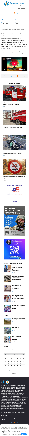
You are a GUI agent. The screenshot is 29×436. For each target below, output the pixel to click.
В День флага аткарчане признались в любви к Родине (18, 307)
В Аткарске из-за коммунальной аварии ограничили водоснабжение (18, 287)
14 (17, 361)
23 (23, 363)
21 (17, 363)
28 (17, 365)
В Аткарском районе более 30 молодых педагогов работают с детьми (18, 298)
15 (20, 361)
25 (8, 365)
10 (5, 361)
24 (5, 365)
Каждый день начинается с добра (17, 328)
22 (20, 363)
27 (14, 365)
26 (11, 365)
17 (5, 363)
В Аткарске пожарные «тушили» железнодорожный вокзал (12, 128)
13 (14, 361)
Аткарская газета (17, 3)
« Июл (14, 373)
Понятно (24, 434)
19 (11, 363)
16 (23, 361)
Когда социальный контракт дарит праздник (17, 338)
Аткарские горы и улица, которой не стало (18, 319)
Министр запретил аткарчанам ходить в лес (14, 177)
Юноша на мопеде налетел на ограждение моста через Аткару (12, 152)
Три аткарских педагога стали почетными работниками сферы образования (18, 268)
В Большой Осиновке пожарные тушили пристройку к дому (12, 103)
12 (11, 361)
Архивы (6, 346)
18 (8, 363)
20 (14, 363)
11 (8, 361)
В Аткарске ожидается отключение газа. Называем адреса (18, 278)
